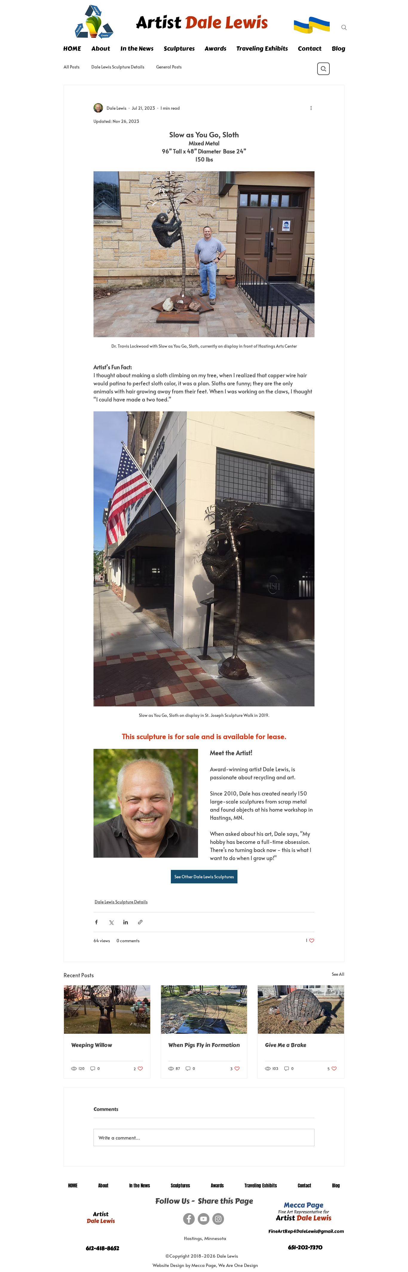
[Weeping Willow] (107, 1009)
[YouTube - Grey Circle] (203, 1219)
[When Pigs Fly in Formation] (204, 1009)
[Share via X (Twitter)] (111, 922)
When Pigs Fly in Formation (204, 1045)
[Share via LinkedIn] (125, 922)
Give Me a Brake (285, 1045)
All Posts (71, 67)
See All (338, 974)
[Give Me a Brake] (301, 1009)
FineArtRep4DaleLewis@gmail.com (306, 1231)
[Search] (344, 27)
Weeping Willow (91, 1045)
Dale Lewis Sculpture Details (117, 67)
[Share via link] (140, 922)
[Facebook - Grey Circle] (189, 1219)
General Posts (169, 67)
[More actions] (311, 108)
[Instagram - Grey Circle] (218, 1219)
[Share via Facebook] (96, 922)
